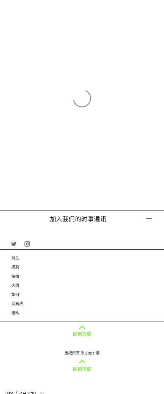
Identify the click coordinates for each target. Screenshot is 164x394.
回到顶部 (82, 334)
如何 (15, 294)
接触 (15, 276)
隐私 (15, 312)
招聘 (15, 267)
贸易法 (17, 303)
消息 (15, 258)
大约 (15, 285)
